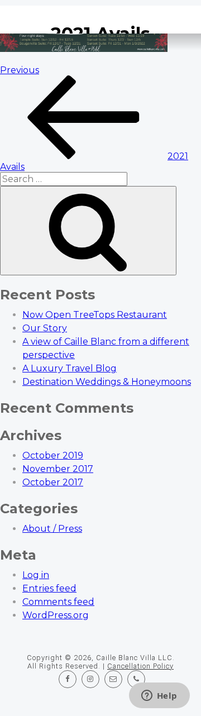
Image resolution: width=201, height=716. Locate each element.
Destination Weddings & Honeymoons (106, 381)
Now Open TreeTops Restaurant (94, 314)
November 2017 (57, 469)
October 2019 (52, 455)
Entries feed (49, 588)
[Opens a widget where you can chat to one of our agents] (159, 696)
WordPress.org (55, 615)
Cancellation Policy (140, 666)
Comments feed (58, 601)
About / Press (52, 528)
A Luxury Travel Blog (69, 368)
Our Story (44, 328)
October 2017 (52, 482)
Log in (35, 575)
